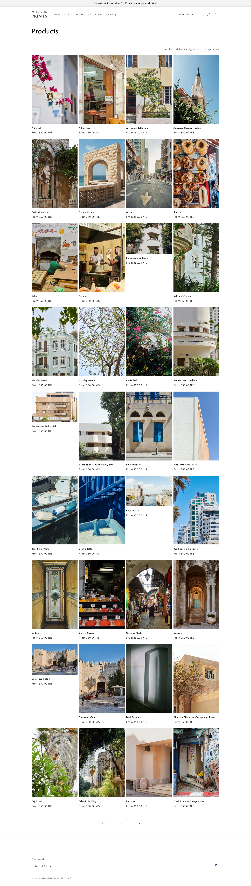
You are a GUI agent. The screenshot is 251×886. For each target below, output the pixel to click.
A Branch (36, 128)
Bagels (177, 212)
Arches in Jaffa (87, 212)
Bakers (82, 296)
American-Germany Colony (187, 128)
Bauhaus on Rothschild (44, 426)
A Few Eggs (85, 128)
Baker (35, 296)
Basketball (131, 380)
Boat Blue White (40, 549)
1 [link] (102, 823)
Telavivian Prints (46, 878)
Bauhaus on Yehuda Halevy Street (97, 464)
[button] (70, 14)
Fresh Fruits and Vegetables (188, 801)
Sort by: (168, 49)
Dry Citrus (37, 801)
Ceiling (35, 633)
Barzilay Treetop (87, 380)
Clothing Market (134, 633)
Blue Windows (133, 464)
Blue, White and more (185, 464)
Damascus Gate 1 (41, 679)
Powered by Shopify (63, 878)
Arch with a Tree (40, 212)
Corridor (178, 633)
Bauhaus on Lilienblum (185, 380)
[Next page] (148, 823)
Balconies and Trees (137, 258)
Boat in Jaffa (85, 549)
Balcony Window (182, 296)
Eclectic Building (87, 801)
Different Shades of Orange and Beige (194, 717)
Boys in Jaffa (133, 510)
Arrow (129, 212)
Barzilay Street (39, 380)
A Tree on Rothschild (137, 128)
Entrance (131, 801)
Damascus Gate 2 (88, 717)
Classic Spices (86, 633)
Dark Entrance (133, 717)
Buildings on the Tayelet (186, 549)
